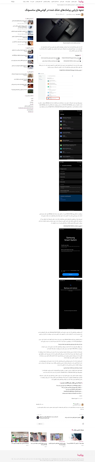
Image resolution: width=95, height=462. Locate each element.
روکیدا (83, 4)
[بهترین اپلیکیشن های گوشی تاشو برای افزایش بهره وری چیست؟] (56, 437)
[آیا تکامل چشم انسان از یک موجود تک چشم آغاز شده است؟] (30, 75)
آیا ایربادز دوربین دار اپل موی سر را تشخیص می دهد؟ (19, 42)
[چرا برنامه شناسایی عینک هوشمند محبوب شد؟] (20, 437)
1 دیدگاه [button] (40, 423)
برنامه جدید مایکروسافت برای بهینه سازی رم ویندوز (71, 393)
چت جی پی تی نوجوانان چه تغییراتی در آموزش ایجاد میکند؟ (19, 37)
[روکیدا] (81, 2)
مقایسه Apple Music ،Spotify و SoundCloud (72, 391)
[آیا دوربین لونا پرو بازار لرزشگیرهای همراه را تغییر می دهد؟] (30, 22)
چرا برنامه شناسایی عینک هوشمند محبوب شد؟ (20, 443)
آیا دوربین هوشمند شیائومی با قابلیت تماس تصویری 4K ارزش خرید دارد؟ (20, 26)
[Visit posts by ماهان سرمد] (82, 14)
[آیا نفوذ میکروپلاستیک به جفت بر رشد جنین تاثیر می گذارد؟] (30, 86)
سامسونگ (73, 398)
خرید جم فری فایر (30, 111)
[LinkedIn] (37, 404)
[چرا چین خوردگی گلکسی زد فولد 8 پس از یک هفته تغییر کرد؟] (38, 437)
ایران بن (32, 98)
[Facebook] (40, 404)
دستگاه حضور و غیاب (30, 109)
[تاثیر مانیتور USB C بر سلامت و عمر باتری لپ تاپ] (30, 62)
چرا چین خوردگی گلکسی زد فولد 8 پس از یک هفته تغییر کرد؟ (39, 444)
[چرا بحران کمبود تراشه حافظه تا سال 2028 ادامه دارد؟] (30, 57)
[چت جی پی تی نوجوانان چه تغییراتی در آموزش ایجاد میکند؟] (30, 38)
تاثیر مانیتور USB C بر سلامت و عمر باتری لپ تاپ (19, 60)
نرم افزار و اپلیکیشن (78, 4)
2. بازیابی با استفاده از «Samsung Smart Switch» (71, 61)
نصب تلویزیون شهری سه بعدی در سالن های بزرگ (25, 107)
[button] (12, 1)
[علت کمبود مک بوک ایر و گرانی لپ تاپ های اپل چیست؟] (30, 52)
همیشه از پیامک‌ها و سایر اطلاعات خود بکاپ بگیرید (50, 61)
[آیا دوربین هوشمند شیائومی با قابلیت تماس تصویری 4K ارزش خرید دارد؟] (30, 27)
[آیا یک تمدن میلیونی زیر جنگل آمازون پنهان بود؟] (30, 91)
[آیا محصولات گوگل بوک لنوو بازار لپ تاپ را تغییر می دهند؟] (30, 67)
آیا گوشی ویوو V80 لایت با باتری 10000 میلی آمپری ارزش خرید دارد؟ (68, 385)
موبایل (32, 100)
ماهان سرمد (78, 14)
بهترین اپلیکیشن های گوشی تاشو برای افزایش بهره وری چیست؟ (57, 444)
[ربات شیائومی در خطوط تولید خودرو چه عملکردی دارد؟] (30, 33)
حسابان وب (31, 102)
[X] (38, 404)
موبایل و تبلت (81, 441)
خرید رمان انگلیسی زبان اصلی (29, 106)
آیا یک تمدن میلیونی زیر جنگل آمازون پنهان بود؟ (19, 89)
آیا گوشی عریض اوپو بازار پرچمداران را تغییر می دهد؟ (71, 387)
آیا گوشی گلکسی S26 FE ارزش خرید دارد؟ (73, 389)
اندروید (76, 398)
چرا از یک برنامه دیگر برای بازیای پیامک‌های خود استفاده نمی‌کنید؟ (50, 58)
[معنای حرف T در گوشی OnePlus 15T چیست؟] (75, 437)
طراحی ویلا (31, 104)
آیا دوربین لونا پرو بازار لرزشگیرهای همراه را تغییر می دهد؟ (19, 21)
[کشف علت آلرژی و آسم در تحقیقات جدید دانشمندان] (30, 81)
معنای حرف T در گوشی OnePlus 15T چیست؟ (75, 443)
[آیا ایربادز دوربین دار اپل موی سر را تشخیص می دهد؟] (30, 43)
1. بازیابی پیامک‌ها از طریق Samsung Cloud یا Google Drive (71, 58)
